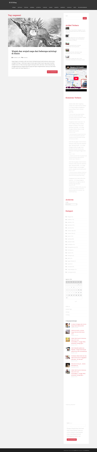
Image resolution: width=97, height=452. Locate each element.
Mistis (75, 7)
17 (66, 292)
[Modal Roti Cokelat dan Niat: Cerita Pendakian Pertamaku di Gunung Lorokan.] (67, 56)
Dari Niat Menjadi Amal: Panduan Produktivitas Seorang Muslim (73, 46)
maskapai (69, 255)
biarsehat (63, 7)
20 (73, 292)
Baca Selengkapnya (52, 71)
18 (69, 292)
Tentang (26, 7)
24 (66, 295)
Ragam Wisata (70, 261)
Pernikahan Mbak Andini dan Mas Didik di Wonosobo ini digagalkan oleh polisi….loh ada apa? (79, 357)
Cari (67, 15)
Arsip (67, 202)
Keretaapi (69, 250)
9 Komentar (25, 57)
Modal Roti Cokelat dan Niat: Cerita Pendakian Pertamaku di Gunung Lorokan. (75, 59)
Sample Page (69, 309)
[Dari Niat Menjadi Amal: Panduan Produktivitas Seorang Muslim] (67, 43)
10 (66, 290)
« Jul (76, 301)
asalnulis (69, 7)
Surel (69, 423)
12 (71, 290)
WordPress (87, 450)
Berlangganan (72, 439)
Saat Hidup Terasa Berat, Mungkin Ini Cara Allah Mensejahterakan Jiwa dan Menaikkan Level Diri (75, 31)
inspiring (32, 7)
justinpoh (38, 7)
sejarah (69, 264)
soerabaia (69, 266)
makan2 (69, 252)
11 (69, 290)
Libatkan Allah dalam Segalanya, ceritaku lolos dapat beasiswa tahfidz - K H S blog (77, 105)
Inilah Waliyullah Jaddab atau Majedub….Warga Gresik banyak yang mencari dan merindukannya (79, 349)
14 (76, 290)
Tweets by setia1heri (70, 404)
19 (71, 292)
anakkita (56, 7)
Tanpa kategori (70, 269)
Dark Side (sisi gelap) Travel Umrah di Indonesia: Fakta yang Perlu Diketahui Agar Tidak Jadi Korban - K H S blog (77, 143)
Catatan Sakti (70, 230)
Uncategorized (70, 272)
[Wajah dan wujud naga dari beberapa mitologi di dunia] (34, 32)
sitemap (14, 7)
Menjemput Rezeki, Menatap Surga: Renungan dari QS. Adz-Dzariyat (74, 52)
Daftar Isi (20, 7)
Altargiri (69, 216)
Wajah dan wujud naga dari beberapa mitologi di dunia (34, 52)
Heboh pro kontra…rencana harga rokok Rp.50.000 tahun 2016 (78, 332)
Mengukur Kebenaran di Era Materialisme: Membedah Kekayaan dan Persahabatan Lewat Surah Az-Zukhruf (75, 39)
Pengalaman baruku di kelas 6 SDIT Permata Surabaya (77, 109)
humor (50, 7)
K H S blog (13, 2)
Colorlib (74, 450)
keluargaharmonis (82, 7)
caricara (45, 7)
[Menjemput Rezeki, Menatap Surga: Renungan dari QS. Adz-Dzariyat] (67, 50)
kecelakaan (70, 244)
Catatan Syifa (70, 233)
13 (73, 290)
